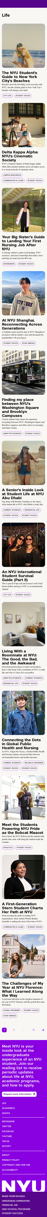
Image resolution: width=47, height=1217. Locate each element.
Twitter (6, 1126)
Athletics (7, 848)
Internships (8, 264)
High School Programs (16, 1209)
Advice (6, 1113)
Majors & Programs (34, 763)
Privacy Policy (10, 1160)
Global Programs (11, 1010)
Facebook (8, 1131)
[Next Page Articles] (43, 1030)
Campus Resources (12, 175)
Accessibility (10, 1170)
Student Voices (23, 96)
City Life (7, 96)
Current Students (11, 510)
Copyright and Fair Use (16, 1165)
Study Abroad (28, 343)
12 (34, 1030)
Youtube (7, 1136)
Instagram (8, 1121)
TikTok (5, 1141)
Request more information (17, 1094)
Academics (8, 1108)
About (5, 1155)
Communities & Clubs (13, 181)
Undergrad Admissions (16, 1201)
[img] (23, 46)
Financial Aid (10, 1205)
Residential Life (32, 510)
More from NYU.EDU (13, 1196)
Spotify (6, 1146)
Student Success (12, 1213)
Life (4, 1103)
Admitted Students (12, 433)
